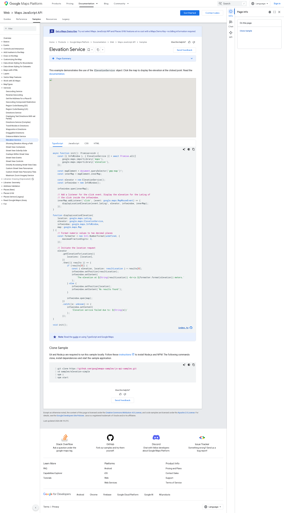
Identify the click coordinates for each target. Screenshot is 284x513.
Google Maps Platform (79, 42)
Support (169, 478)
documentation (56, 74)
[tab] (57, 143)
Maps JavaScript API (28, 13)
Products (56, 3)
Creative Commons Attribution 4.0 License (123, 412)
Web (7, 13)
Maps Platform (31, 4)
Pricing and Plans (174, 468)
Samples (36, 19)
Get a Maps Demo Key (66, 31)
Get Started (190, 13)
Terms (46, 507)
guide (75, 337)
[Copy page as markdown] (98, 49)
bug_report (270, 12)
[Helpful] (189, 42)
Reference (21, 19)
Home (51, 42)
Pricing (69, 3)
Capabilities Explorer (52, 473)
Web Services (110, 482)
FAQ (45, 468)
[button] (19, 42)
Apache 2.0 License (186, 412)
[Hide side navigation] (36, 508)
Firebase (107, 494)
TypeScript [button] (57, 143)
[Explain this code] (184, 149)
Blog (106, 3)
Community (119, 3)
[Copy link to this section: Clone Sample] (71, 348)
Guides (7, 19)
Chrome (93, 494)
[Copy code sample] (193, 149)
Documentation (86, 3)
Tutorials (47, 478)
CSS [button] (86, 143)
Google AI (148, 494)
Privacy (55, 507)
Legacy (66, 19)
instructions (125, 354)
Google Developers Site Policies (70, 415)
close (279, 12)
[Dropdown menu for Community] (128, 3)
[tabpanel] (122, 244)
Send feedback (184, 50)
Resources (51, 19)
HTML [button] (96, 143)
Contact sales (212, 13)
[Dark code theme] (188, 149)
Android (108, 468)
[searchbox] (20, 28)
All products (164, 494)
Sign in (277, 3)
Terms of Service (174, 482)
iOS (106, 473)
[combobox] (232, 3)
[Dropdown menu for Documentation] (97, 3)
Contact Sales (172, 473)
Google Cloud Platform (127, 494)
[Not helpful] (194, 42)
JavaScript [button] (73, 143)
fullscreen (274, 12)
